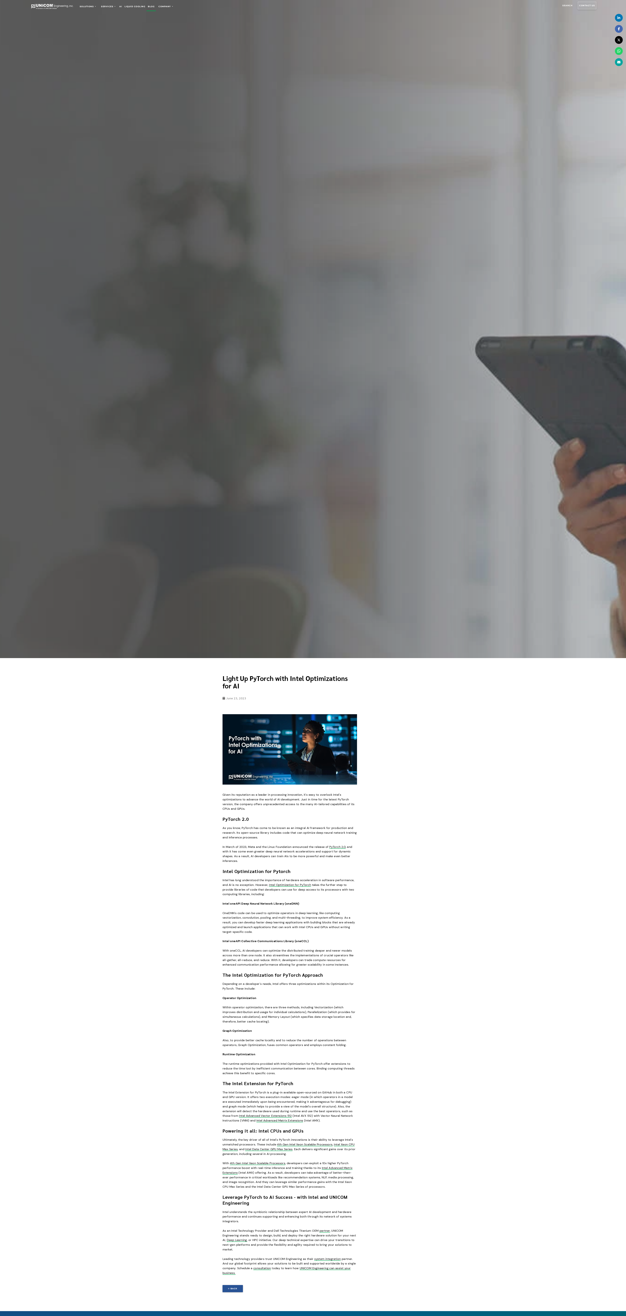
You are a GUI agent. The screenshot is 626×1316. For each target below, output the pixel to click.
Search (567, 5)
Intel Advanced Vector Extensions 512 (265, 1116)
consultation (262, 1268)
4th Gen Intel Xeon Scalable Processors (304, 1144)
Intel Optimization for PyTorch (290, 885)
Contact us (587, 5)
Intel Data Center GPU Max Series (268, 1149)
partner (325, 1231)
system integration (327, 1259)
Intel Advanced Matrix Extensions (279, 1120)
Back (234, 1288)
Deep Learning (237, 1240)
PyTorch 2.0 (337, 847)
